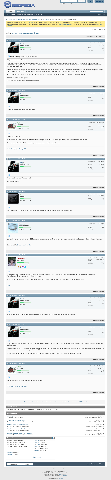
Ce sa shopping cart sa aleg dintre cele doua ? (20, 433)
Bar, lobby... (46, 19)
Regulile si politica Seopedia (65, 24)
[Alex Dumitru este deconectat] (12, 261)
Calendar (12, 14)
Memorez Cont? (68, 3)
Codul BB (36, 440)
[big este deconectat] (13, 198)
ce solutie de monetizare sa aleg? (16, 420)
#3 (103, 119)
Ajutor (90, 1)
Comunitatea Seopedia (33, 19)
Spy (30, 12)
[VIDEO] (36, 446)
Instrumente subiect (91, 36)
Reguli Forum (37, 457)
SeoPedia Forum (91, 464)
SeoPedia (61, 478)
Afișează (100, 36)
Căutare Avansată (100, 14)
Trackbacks (37, 450)
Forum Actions (28, 14)
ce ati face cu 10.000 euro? (79, 402)
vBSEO (60, 474)
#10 (103, 363)
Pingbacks (10, 452)
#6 (103, 220)
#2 (103, 90)
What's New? (20, 12)
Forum (11, 12)
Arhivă (99, 464)
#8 (103, 295)
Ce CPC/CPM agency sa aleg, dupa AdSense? (25, 33)
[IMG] (39, 444)
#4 (103, 158)
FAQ (8, 14)
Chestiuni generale (19, 19)
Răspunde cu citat (99, 86)
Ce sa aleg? (10, 416)
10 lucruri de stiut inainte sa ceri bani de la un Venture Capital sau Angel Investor (47, 402)
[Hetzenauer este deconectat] (13, 228)
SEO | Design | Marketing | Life (17, 149)
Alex (8, 285)
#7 (103, 254)
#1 (103, 40)
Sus (103, 464)
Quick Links (37, 14)
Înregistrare (99, 1)
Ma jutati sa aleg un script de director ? (18, 424)
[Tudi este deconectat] (12, 126)
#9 (103, 324)
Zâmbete (36, 442)
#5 (103, 191)
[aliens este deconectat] (13, 47)
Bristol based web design (25, 245)
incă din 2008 (29, 22)
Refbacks (9, 454)
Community (19, 14)
